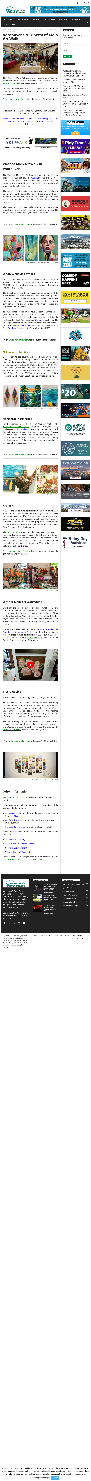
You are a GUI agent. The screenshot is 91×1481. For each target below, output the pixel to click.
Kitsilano (38, 320)
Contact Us (80, 938)
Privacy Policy (77, 935)
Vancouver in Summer (70, 899)
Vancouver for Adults (69, 902)
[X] (84, 3)
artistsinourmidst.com (19, 340)
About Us (68, 935)
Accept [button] (55, 1478)
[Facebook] (73, 3)
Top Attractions (46, 935)
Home (4, 29)
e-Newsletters (9, 24)
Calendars (63, 19)
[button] (86, 21)
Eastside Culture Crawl (15, 827)
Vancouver (35, 178)
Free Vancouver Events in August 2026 (74, 81)
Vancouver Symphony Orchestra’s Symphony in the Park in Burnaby (74, 112)
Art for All (13, 532)
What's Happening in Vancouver (73, 884)
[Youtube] (88, 3)
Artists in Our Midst (34, 637)
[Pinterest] (81, 3)
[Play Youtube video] (30, 665)
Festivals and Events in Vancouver (35, 29)
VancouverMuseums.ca (13, 859)
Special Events (67, 888)
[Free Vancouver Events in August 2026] (37, 898)
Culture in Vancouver (69, 895)
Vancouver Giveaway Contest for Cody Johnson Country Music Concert (74, 73)
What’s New (76, 19)
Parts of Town (22, 19)
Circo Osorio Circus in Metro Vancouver (75, 96)
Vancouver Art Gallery (15, 839)
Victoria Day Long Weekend (17, 852)
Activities (36, 19)
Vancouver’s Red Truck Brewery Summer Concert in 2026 (75, 104)
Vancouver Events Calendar (15, 29)
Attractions (50, 19)
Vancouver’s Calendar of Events (19, 843)
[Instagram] (77, 3)
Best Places (8, 19)
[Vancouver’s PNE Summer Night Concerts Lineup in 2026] (37, 908)
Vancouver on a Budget (70, 906)
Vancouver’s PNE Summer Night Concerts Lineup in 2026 (74, 88)
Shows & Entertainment (16, 848)
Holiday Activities (68, 891)
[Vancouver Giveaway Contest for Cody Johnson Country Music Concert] (37, 887)
